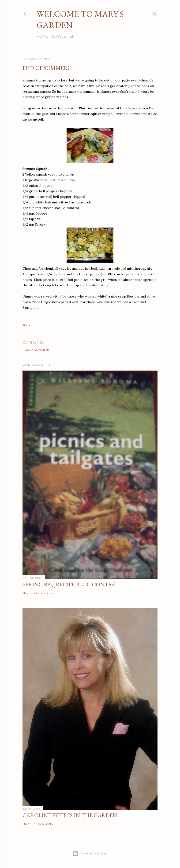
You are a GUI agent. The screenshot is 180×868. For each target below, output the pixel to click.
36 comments (43, 824)
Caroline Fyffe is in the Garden (69, 815)
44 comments (43, 593)
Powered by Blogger (94, 853)
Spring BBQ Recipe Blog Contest (70, 584)
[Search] (155, 13)
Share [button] (26, 325)
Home (42, 36)
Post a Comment (35, 349)
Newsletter (62, 36)
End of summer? (46, 68)
